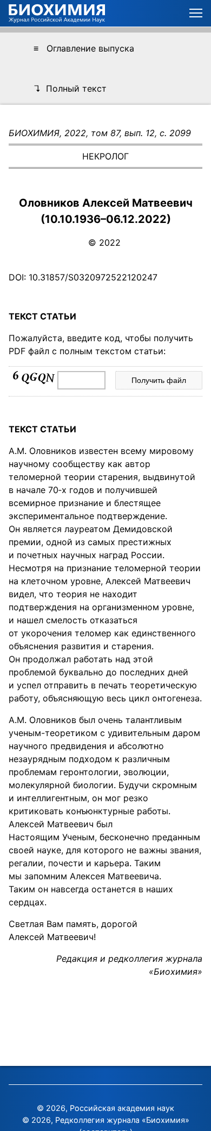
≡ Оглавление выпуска (84, 48)
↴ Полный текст (70, 88)
